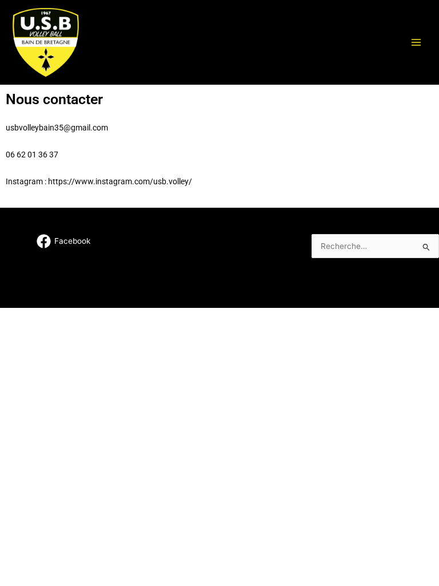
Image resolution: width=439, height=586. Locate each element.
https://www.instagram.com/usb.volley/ (120, 181)
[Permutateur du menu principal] (416, 42)
